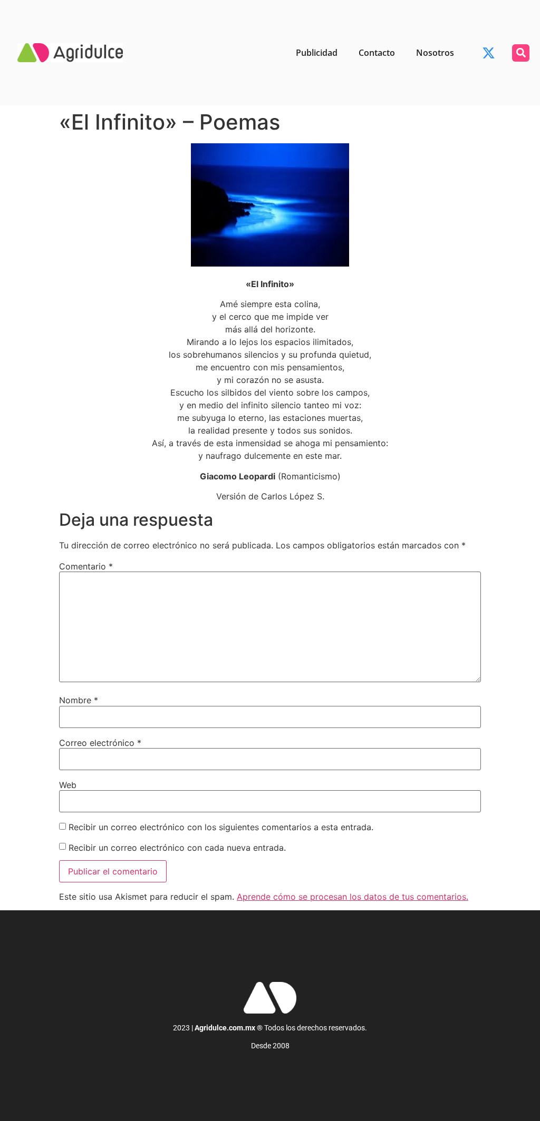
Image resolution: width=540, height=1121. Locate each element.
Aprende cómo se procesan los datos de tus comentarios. (352, 896)
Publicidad (317, 52)
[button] (520, 53)
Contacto (377, 52)
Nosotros (435, 52)
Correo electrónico (100, 743)
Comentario (86, 566)
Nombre (78, 700)
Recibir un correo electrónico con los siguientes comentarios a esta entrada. (221, 827)
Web (67, 785)
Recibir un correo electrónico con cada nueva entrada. (177, 847)
